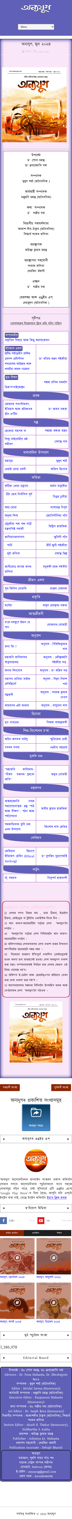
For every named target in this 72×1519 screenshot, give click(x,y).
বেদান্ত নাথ (61, 441)
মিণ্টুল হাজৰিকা (58, 526)
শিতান (59, 1233)
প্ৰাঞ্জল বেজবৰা (58, 588)
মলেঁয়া (8, 605)
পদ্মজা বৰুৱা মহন (56, 431)
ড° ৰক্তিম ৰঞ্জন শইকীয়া (53, 359)
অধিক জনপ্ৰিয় (12, 1233)
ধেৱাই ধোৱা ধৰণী (15, 469)
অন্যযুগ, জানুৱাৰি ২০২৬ (48, 1277)
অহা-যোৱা (11, 507)
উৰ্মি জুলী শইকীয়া (56, 545)
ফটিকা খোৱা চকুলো (16, 486)
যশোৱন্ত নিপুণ (58, 507)
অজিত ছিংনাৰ (59, 469)
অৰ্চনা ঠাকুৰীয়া (58, 486)
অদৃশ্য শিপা (11, 515)
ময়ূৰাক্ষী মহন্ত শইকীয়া (55, 567)
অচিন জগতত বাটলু (16, 739)
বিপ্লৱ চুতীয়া (60, 497)
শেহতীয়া (35, 1233)
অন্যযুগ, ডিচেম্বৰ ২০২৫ (48, 1322)
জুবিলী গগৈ (60, 537)
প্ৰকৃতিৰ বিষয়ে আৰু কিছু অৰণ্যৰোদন (27, 340)
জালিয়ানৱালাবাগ (14, 537)
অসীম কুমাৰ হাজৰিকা (54, 808)
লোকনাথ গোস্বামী (57, 625)
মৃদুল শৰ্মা (61, 461)
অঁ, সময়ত (11, 878)
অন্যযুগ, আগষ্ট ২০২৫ (11, 1322)
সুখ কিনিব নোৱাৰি (15, 588)
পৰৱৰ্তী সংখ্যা (10, 1087)
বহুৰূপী (9, 695)
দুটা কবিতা (14, 553)
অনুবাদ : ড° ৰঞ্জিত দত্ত (53, 670)
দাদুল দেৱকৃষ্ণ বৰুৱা (55, 605)
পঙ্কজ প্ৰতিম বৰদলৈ (55, 382)
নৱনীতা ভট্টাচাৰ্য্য (58, 747)
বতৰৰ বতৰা (12, 747)
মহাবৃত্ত (9, 461)
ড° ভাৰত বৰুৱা (57, 409)
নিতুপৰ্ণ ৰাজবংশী (57, 878)
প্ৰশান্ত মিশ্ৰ (61, 553)
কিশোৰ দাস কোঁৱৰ (55, 827)
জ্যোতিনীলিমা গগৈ (56, 515)
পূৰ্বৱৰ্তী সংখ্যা (61, 1087)
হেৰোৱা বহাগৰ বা (15, 431)
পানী (11, 545)
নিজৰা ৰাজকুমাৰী (57, 722)
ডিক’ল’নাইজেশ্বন (15, 387)
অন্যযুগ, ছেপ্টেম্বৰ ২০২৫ (12, 1277)
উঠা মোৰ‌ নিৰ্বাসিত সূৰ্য (19, 494)
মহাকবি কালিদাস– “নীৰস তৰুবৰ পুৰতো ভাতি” (19, 774)
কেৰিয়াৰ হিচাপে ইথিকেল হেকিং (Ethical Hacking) (19, 856)
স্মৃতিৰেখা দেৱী (58, 739)
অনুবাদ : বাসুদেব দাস (54, 705)
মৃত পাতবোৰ (12, 722)
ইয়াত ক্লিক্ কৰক (57, 1198)
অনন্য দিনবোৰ (13, 670)
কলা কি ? (11, 646)
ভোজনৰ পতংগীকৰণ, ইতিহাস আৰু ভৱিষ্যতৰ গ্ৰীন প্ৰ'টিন (18, 409)
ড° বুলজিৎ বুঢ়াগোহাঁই (54, 856)
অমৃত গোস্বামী (59, 774)
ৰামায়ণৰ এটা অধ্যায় (17, 705)
